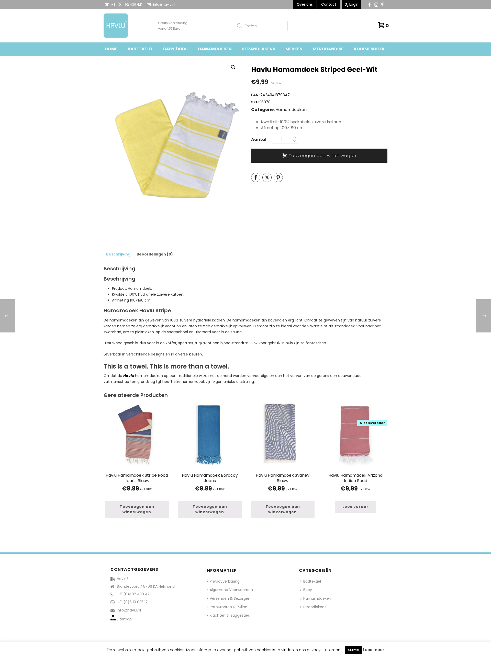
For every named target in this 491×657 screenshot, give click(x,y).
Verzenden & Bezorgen (230, 598)
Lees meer (373, 649)
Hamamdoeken (215, 49)
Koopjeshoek (369, 49)
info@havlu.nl (164, 4)
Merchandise (328, 49)
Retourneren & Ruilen (228, 606)
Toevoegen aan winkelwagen (322, 156)
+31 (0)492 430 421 (126, 4)
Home (111, 49)
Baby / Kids (175, 49)
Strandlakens (258, 49)
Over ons (305, 4)
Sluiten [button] (353, 650)
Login (354, 4)
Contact (328, 4)
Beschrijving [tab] (118, 254)
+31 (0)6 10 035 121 (133, 602)
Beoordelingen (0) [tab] (155, 254)
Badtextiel (140, 49)
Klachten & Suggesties (230, 615)
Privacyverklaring (225, 581)
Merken (294, 49)
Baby (307, 589)
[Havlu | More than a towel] (114, 25)
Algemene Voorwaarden (231, 589)
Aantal (258, 139)
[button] (233, 67)
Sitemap (124, 619)
